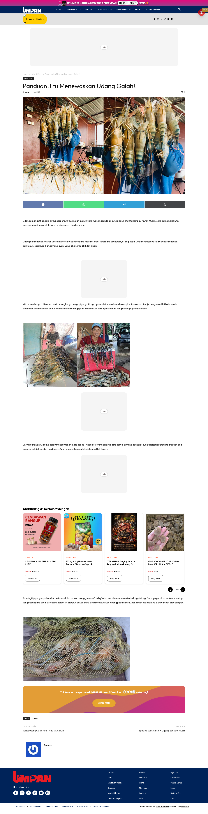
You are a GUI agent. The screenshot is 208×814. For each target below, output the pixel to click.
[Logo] (32, 10)
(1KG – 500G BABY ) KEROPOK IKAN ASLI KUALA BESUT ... (163, 562)
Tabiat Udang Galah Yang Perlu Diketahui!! (43, 730)
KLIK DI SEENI (104, 703)
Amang (26, 92)
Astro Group (185, 806)
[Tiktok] (165, 19)
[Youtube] (168, 19)
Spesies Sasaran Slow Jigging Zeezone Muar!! (162, 730)
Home (25, 74)
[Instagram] (158, 19)
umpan (35, 718)
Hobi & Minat (36, 74)
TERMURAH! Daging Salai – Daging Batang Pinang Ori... (121, 562)
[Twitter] (161, 19)
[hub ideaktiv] (186, 8)
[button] (179, 9)
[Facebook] (154, 19)
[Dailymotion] (172, 19)
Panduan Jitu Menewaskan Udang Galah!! (80, 86)
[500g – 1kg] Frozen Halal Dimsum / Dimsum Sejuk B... (80, 562)
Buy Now (32, 578)
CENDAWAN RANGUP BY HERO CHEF (40, 562)
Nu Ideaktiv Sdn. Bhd (162, 806)
